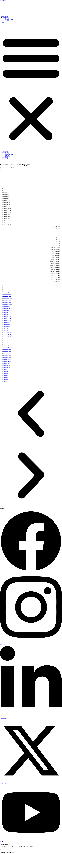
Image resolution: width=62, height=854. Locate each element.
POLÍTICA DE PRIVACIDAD (10, 850)
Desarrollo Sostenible (9, 19)
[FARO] (31, 839)
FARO (1, 841)
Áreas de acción (5, 17)
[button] (31, 88)
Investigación (7, 21)
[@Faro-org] (31, 715)
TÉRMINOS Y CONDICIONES (23, 850)
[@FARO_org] (31, 780)
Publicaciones (5, 22)
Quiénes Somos (5, 16)
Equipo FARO (5, 23)
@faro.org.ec (3, 644)
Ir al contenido (3, 0)
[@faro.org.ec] (31, 641)
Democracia (7, 18)
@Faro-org (3, 718)
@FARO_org (3, 783)
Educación (7, 20)
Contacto (4, 24)
